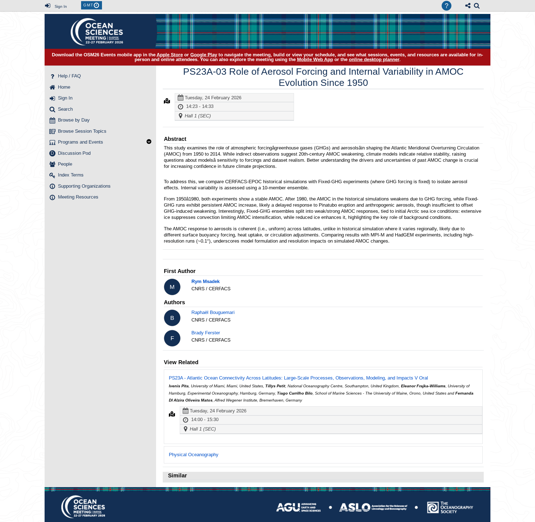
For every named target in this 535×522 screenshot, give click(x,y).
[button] (167, 101)
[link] (477, 6)
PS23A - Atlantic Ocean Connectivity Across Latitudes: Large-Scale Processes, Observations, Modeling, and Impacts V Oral (298, 378)
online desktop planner (374, 59)
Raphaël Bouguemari (213, 312)
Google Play (203, 54)
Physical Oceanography (193, 454)
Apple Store (170, 54)
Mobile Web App (315, 59)
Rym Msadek (205, 281)
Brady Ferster (205, 332)
